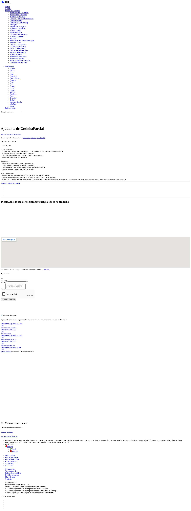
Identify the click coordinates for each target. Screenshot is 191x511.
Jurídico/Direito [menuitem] (15, 42)
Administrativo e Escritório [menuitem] (19, 13)
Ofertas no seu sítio (12, 459)
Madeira (12, 92)
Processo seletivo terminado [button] (10, 183)
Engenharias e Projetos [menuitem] (18, 27)
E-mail (3, 282)
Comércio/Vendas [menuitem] (16, 21)
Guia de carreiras (11, 461)
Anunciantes (9, 463)
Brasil (14, 449)
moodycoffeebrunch (7, 134)
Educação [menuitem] (13, 25)
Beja (11, 72)
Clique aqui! (46, 269)
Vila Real (13, 104)
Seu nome (4, 280)
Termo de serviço (11, 471)
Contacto (8, 479)
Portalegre (13, 94)
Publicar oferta (10, 455)
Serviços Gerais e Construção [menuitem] (20, 60)
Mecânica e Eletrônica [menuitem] (17, 48)
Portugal (15, 451)
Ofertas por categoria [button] (12, 11)
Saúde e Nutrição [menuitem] (16, 54)
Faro (11, 84)
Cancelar (4, 300)
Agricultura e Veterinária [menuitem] (18, 15)
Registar (8, 9)
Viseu (12, 106)
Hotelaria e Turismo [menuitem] (17, 36)
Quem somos (9, 469)
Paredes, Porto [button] (17, 134)
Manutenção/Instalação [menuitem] (18, 46)
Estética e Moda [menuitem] (15, 31)
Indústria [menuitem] (13, 38)
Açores (12, 68)
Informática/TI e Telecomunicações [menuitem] (22, 40)
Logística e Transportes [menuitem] (18, 44)
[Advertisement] (95, 118)
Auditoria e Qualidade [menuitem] (17, 17)
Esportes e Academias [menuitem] (17, 29)
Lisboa (12, 90)
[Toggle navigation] (10, 3)
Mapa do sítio (10, 477)
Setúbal (12, 100)
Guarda (12, 86)
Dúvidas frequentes (12, 475)
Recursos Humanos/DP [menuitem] (18, 52)
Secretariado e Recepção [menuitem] (18, 56)
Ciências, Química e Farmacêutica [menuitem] (21, 19)
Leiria (12, 88)
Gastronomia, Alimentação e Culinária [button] (34, 138)
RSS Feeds (9, 465)
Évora (12, 82)
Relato (3, 289)
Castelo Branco (15, 78)
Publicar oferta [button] (10, 108)
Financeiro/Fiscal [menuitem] (16, 33)
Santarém (13, 98)
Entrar (7, 7)
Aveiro (12, 70)
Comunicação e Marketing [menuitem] (19, 23)
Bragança (13, 76)
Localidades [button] (9, 66)
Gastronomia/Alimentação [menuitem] (19, 35)
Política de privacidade (13, 473)
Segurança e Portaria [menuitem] (17, 58)
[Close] (2, 278)
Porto (11, 96)
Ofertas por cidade (11, 457)
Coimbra (13, 80)
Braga (12, 74)
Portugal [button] (10, 447)
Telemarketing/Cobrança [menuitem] (18, 62)
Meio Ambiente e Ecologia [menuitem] (19, 50)
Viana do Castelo (16, 102)
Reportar (12, 300)
